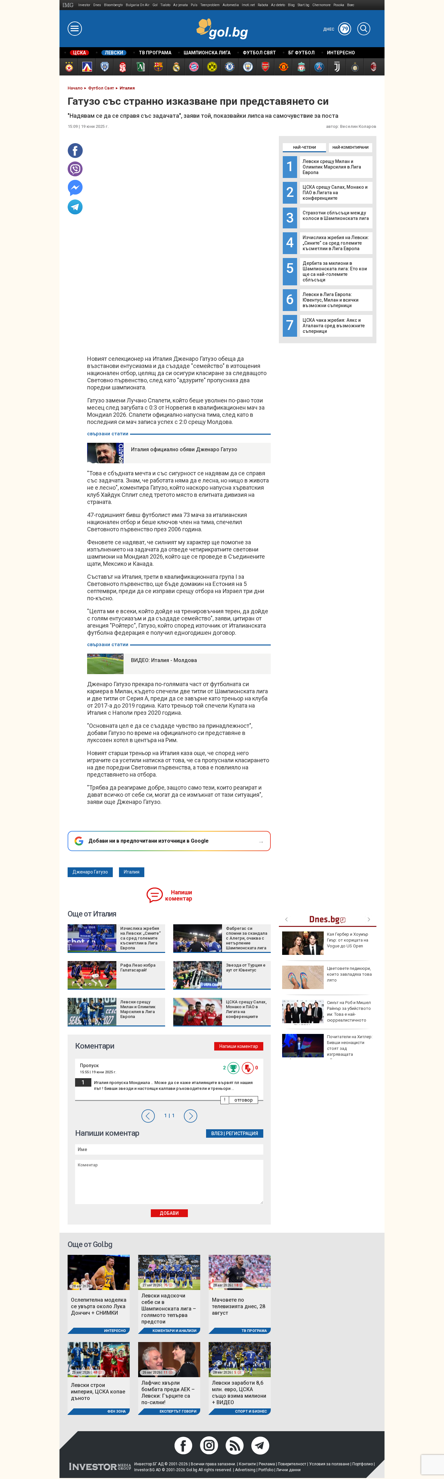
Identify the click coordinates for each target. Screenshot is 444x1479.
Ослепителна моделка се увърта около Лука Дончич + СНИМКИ (98, 1306)
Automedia (231, 5)
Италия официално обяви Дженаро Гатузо (184, 449)
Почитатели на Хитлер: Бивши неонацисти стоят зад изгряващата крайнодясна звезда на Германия (327, 1048)
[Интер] (354, 66)
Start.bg (303, 5)
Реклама (267, 1464)
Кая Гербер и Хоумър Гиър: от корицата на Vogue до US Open (347, 940)
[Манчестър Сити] (247, 66)
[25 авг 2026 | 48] (99, 1359)
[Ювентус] (337, 66)
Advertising (245, 1470)
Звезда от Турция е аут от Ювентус (246, 967)
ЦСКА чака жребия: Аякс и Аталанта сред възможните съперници (334, 326)
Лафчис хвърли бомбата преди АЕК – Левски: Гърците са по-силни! (168, 1392)
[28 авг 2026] (99, 1272)
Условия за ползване (329, 1464)
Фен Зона (116, 1411)
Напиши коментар (178, 895)
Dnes (97, 5)
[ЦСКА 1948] (122, 66)
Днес (335, 29)
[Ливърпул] (301, 66)
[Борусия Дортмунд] (211, 66)
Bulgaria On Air (138, 5)
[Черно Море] (104, 66)
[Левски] (86, 66)
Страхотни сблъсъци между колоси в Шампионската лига (336, 215)
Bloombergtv (113, 5)
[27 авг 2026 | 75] (169, 1272)
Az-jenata (180, 5)
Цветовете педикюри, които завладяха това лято (349, 974)
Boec (350, 5)
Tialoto (165, 5)
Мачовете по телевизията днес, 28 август (238, 1306)
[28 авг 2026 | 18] (240, 1272)
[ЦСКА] (68, 66)
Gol (155, 5)
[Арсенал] (265, 66)
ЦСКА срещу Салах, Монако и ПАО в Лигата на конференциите (335, 192)
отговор (243, 1100)
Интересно (115, 1331)
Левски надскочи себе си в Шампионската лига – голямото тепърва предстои (168, 1309)
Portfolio (265, 1470)
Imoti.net (248, 5)
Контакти (247, 1464)
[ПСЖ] (319, 66)
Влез (217, 1133)
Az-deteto (278, 5)
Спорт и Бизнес (251, 1411)
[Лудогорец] (140, 66)
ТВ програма (254, 1331)
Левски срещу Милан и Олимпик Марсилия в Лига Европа (332, 167)
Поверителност (292, 1464)
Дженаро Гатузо (90, 872)
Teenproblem (210, 5)
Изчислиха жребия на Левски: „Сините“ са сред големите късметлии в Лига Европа (336, 243)
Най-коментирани (351, 147)
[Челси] (229, 66)
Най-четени (304, 147)
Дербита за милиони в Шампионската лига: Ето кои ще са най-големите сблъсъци (335, 271)
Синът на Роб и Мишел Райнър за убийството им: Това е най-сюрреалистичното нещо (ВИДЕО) (326, 1014)
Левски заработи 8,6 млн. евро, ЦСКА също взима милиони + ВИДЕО (239, 1392)
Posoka (338, 5)
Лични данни (288, 1470)
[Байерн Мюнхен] (193, 66)
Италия (131, 872)
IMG (69, 5)
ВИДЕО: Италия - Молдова (164, 660)
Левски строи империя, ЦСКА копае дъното (98, 1391)
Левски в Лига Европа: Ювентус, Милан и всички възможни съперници (331, 300)
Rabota (263, 5)
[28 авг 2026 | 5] (240, 1359)
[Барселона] (158, 66)
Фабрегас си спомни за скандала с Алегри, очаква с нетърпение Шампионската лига (246, 938)
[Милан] (372, 66)
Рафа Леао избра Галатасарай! (137, 967)
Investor (84, 5)
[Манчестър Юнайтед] (283, 66)
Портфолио (362, 1464)
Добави (169, 1213)
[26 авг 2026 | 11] (169, 1359)
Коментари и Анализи (174, 1331)
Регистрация (242, 1133)
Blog (291, 5)
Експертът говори (178, 1411)
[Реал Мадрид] (176, 66)
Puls (194, 5)
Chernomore (321, 5)
